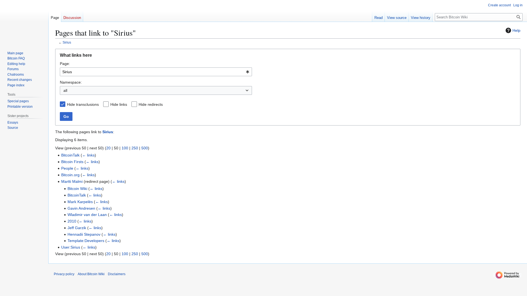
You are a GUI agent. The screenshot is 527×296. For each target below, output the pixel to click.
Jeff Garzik (77, 228)
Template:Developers (86, 240)
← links (88, 155)
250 (134, 148)
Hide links (118, 104)
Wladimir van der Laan (87, 214)
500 (144, 148)
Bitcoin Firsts (72, 162)
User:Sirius (70, 247)
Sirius (67, 42)
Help (516, 30)
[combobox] (156, 71)
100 (125, 148)
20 (108, 148)
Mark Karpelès (80, 202)
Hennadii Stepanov (84, 234)
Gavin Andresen (81, 208)
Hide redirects (151, 104)
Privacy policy (64, 274)
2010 (72, 221)
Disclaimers (116, 274)
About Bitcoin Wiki (91, 274)
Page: (65, 63)
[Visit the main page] (24, 22)
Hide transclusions (83, 104)
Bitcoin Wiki (77, 188)
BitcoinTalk (70, 155)
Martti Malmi (72, 181)
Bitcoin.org (70, 175)
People (67, 168)
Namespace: (71, 82)
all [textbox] (65, 90)
